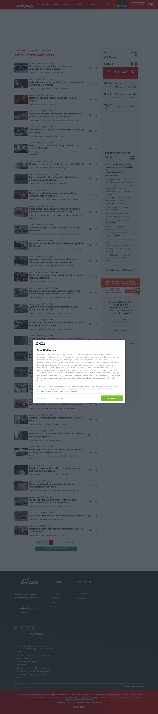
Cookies (50, 391)
